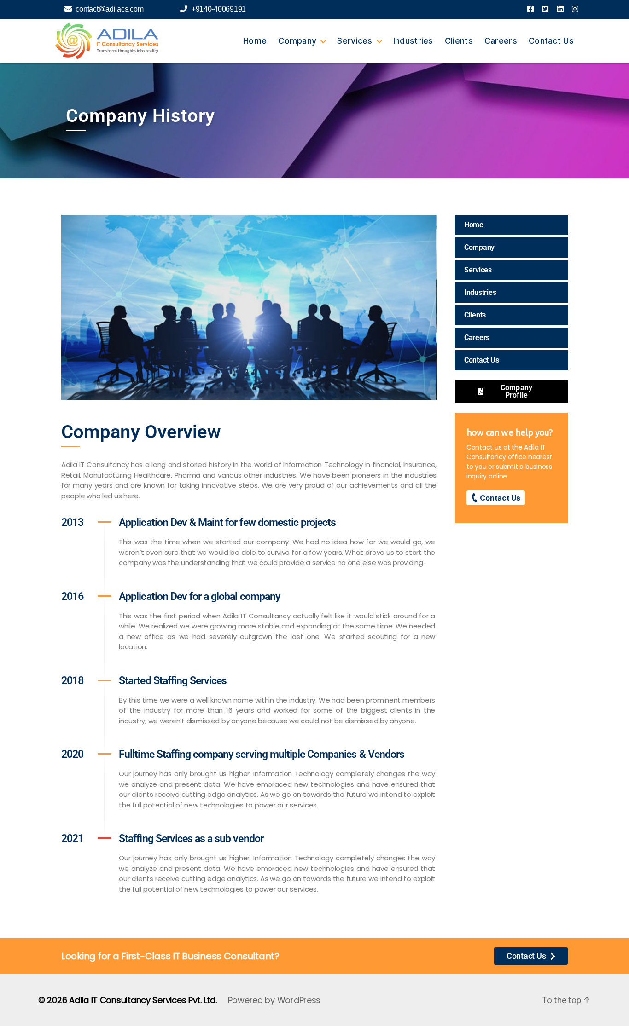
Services (354, 41)
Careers (500, 41)
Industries (413, 41)
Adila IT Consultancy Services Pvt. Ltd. (142, 1000)
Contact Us (551, 41)
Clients (459, 41)
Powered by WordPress (274, 1000)
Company (297, 41)
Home (255, 41)
